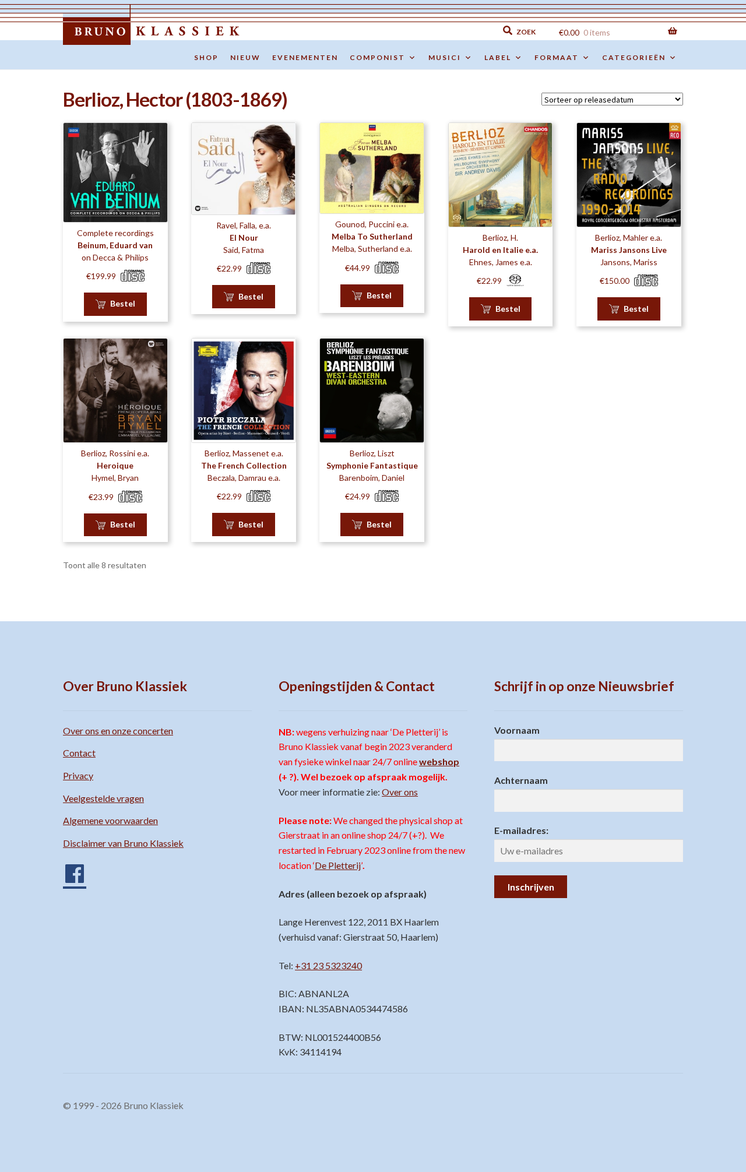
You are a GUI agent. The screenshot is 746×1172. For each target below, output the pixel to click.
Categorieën (634, 57)
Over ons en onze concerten (118, 730)
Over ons (400, 791)
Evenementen (305, 57)
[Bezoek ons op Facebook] (69, 869)
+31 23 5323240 (328, 965)
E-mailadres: (521, 830)
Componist (377, 57)
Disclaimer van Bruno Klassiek (123, 843)
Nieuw (245, 57)
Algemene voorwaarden (110, 820)
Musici (444, 57)
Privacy (78, 775)
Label (497, 57)
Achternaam (521, 780)
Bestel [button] (122, 303)
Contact (79, 752)
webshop (439, 761)
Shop (206, 57)
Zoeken (438, 30)
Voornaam (517, 729)
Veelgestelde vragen (103, 798)
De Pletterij (338, 865)
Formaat (556, 57)
